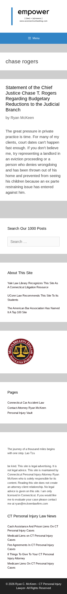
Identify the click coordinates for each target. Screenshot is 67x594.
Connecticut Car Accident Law (25, 402)
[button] (20, 351)
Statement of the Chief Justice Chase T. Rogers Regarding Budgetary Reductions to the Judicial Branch (33, 98)
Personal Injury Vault (19, 412)
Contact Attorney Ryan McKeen (26, 407)
